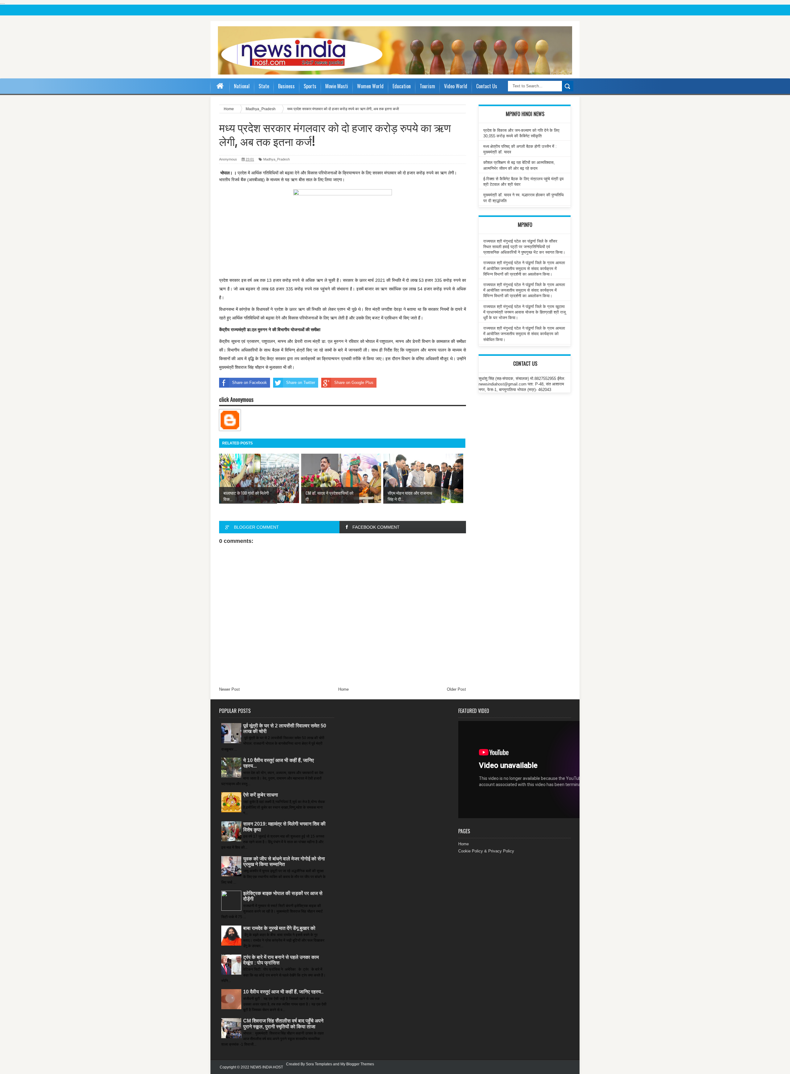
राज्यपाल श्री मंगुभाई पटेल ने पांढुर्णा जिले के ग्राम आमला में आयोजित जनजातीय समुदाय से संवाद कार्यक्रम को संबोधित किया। (524, 334)
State (264, 86)
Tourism (427, 86)
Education (402, 86)
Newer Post (229, 689)
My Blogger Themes (357, 1064)
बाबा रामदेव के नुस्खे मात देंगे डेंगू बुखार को (279, 928)
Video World (455, 86)
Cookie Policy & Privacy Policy (486, 851)
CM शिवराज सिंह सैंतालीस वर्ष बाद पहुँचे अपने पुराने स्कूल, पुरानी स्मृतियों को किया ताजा (283, 1023)
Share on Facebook (249, 382)
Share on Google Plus (353, 382)
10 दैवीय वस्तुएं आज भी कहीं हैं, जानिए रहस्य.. (283, 991)
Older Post (456, 689)
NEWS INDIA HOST (266, 1067)
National (242, 86)
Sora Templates (319, 1064)
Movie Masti (336, 86)
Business (286, 86)
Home (343, 689)
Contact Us (486, 86)
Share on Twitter (300, 382)
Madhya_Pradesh (276, 159)
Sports (310, 86)
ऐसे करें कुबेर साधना (260, 794)
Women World (370, 86)
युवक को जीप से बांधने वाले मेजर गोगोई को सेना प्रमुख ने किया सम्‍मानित (284, 861)
